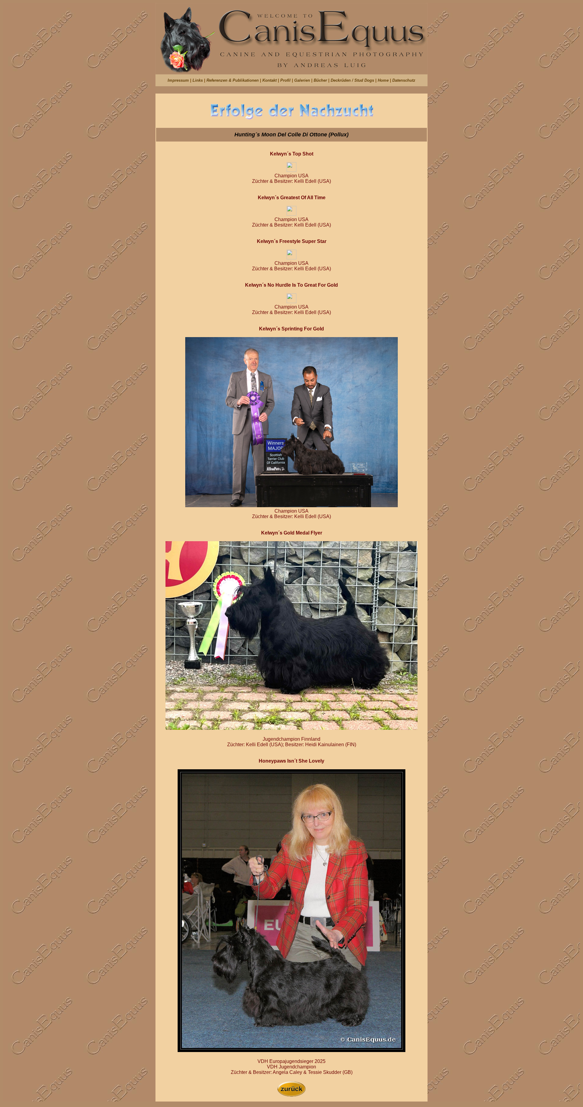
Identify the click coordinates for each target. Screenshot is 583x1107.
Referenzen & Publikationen (233, 80)
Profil (286, 80)
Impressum (178, 80)
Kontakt (270, 80)
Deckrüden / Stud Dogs (353, 80)
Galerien (302, 80)
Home (384, 80)
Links (198, 80)
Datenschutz (403, 80)
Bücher (321, 80)
